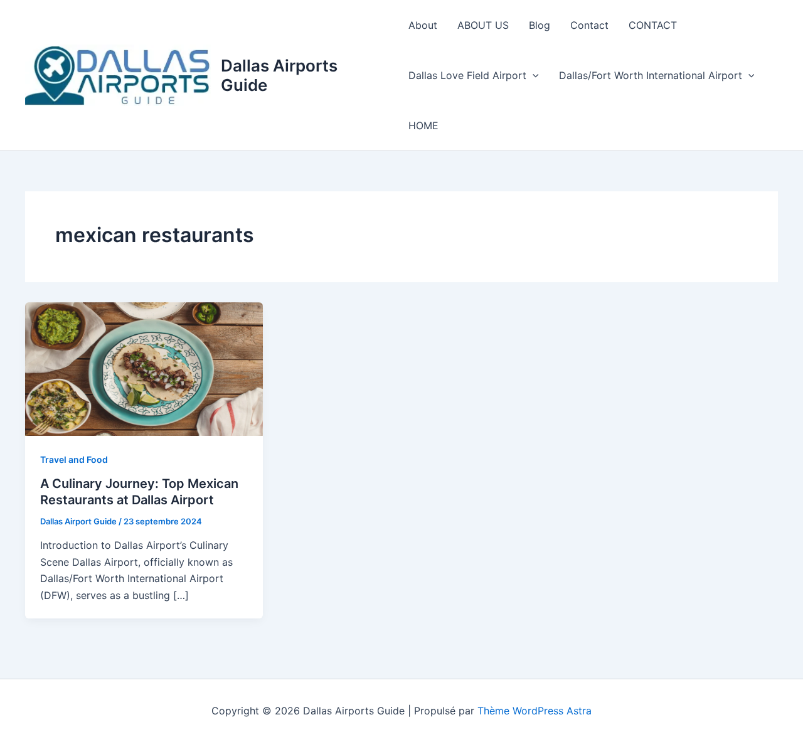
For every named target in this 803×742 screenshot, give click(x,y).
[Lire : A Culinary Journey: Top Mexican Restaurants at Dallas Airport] (144, 368)
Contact (589, 25)
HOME (423, 125)
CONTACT (653, 25)
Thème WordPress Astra (534, 710)
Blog (539, 25)
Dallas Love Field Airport (467, 75)
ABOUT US (483, 25)
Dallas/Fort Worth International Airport (650, 75)
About (422, 25)
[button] (532, 75)
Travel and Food (74, 459)
